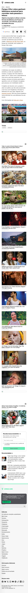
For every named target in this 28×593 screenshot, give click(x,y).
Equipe (3, 573)
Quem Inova (5, 552)
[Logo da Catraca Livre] (8, 2)
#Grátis (4, 127)
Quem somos (5, 569)
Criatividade (5, 526)
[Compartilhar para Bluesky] (17, 32)
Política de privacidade (8, 571)
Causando (4, 522)
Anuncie (4, 565)
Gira (3, 540)
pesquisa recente (6, 93)
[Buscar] (24, 506)
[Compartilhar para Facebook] (21, 32)
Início (3, 7)
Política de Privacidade (11, 496)
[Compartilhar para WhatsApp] (13, 32)
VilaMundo (4, 558)
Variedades (5, 554)
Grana (3, 542)
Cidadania (4, 524)
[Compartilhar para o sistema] (24, 32)
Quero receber (14, 448)
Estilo (3, 534)
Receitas (4, 493)
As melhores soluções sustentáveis (11, 514)
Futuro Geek (5, 536)
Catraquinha (5, 520)
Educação (4, 530)
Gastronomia (5, 538)
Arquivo (8, 7)
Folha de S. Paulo (18, 100)
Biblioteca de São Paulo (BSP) (15, 41)
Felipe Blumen (7, 25)
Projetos (4, 550)
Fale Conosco (5, 567)
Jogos (3, 544)
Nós (3, 546)
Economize (5, 528)
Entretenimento (6, 532)
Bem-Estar (4, 516)
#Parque (10, 127)
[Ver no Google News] (6, 32)
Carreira (4, 518)
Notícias (4, 548)
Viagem (4, 556)
